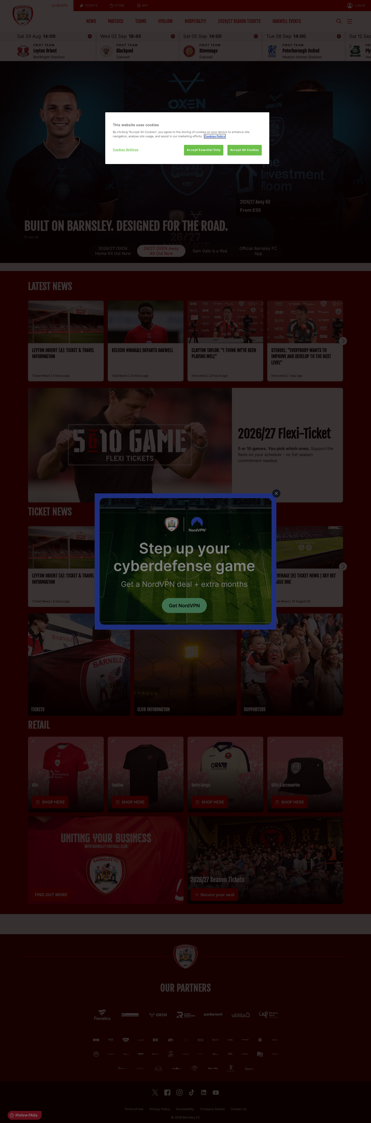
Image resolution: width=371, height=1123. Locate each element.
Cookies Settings (125, 149)
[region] (187, 138)
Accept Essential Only (204, 150)
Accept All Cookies (244, 150)
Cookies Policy (214, 136)
